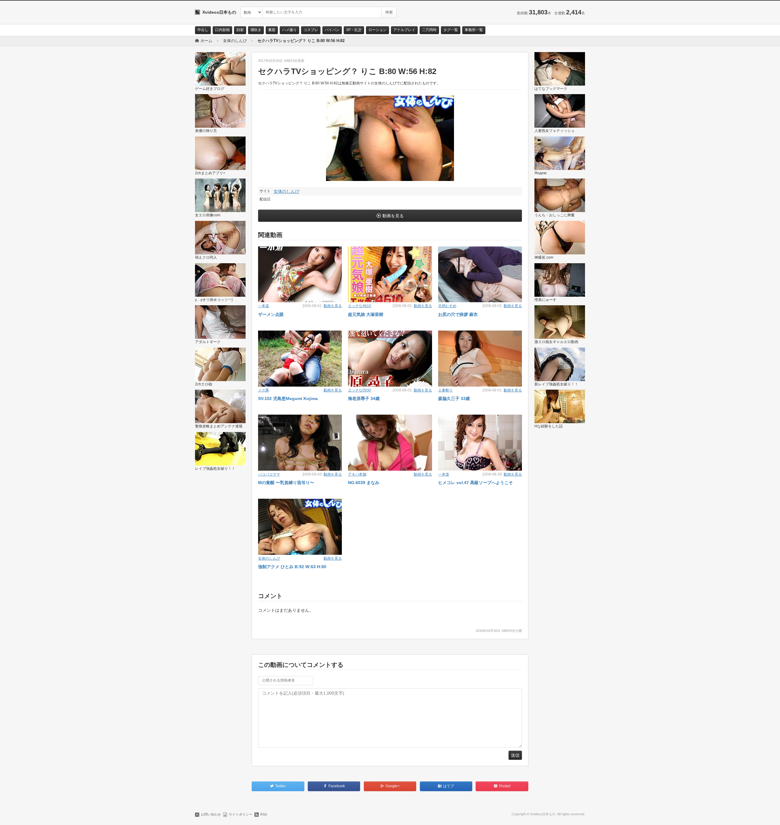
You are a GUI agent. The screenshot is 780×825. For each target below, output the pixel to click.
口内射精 (222, 30)
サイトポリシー (240, 814)
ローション (377, 30)
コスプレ (310, 30)
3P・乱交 (354, 30)
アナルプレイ (404, 30)
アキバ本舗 (357, 474)
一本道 (263, 306)
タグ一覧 (450, 30)
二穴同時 (429, 30)
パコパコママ (269, 474)
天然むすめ (447, 306)
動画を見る (393, 215)
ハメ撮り (289, 30)
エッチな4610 (359, 306)
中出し (202, 30)
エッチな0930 (359, 390)
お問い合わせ (211, 814)
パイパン (332, 30)
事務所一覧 (474, 30)
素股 (271, 30)
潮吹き (255, 30)
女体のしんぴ (286, 191)
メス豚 (263, 390)
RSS (263, 814)
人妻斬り (445, 390)
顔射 (240, 30)
